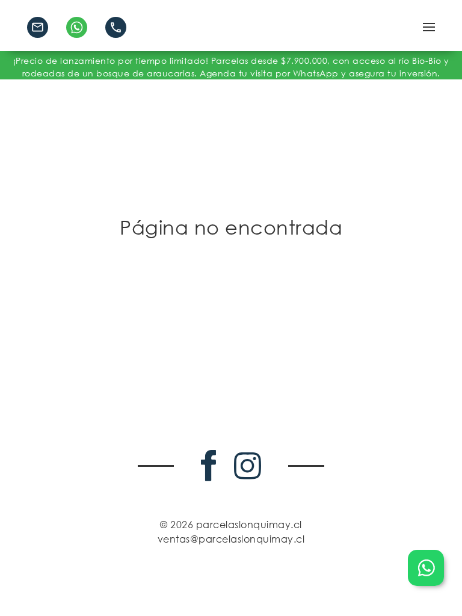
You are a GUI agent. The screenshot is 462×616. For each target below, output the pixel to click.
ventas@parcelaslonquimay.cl (231, 539)
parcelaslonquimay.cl (249, 525)
